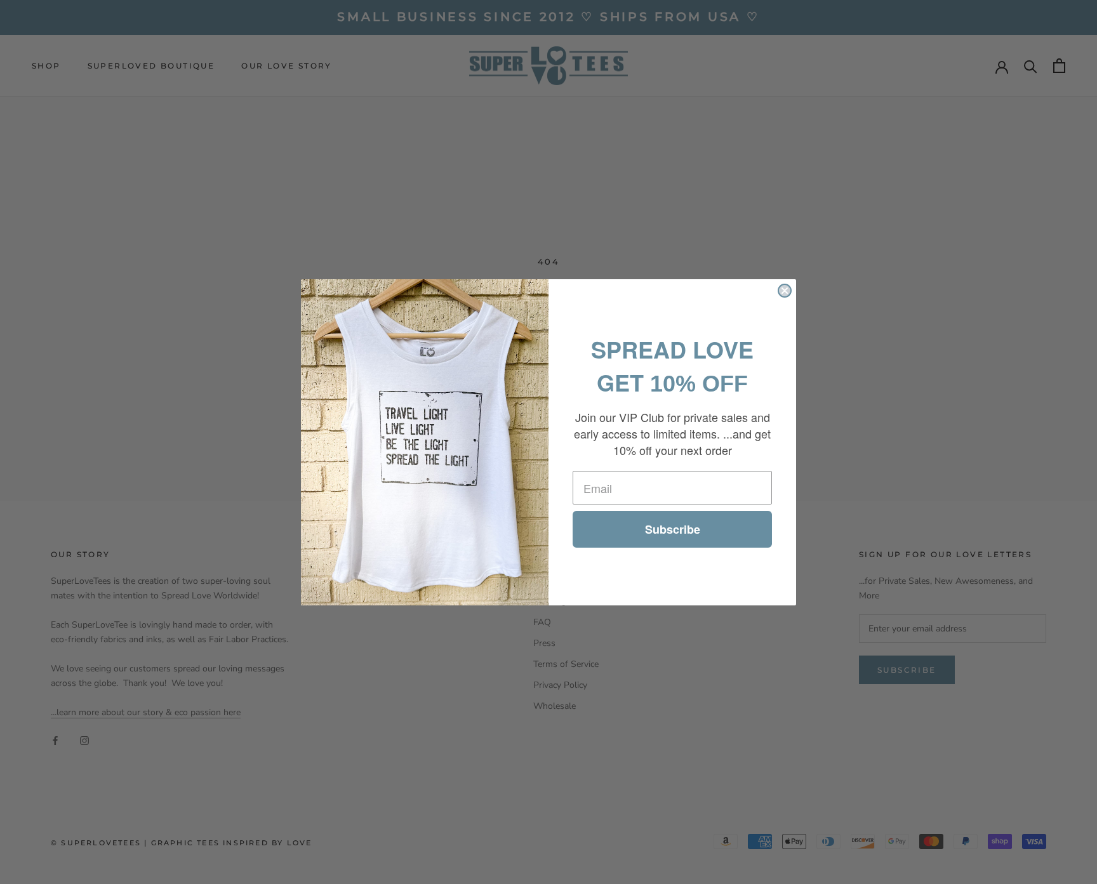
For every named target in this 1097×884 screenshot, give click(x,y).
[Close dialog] (784, 290)
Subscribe (672, 529)
